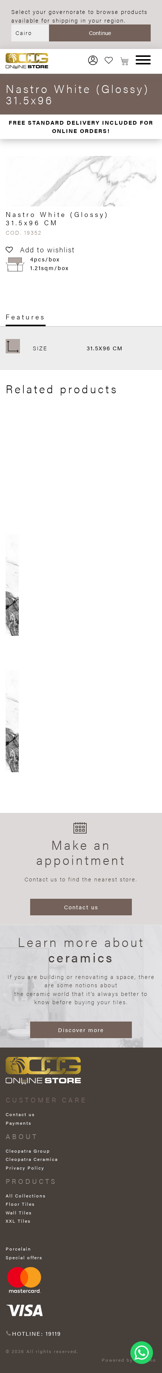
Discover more (81, 1030)
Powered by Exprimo (129, 1359)
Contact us (81, 907)
